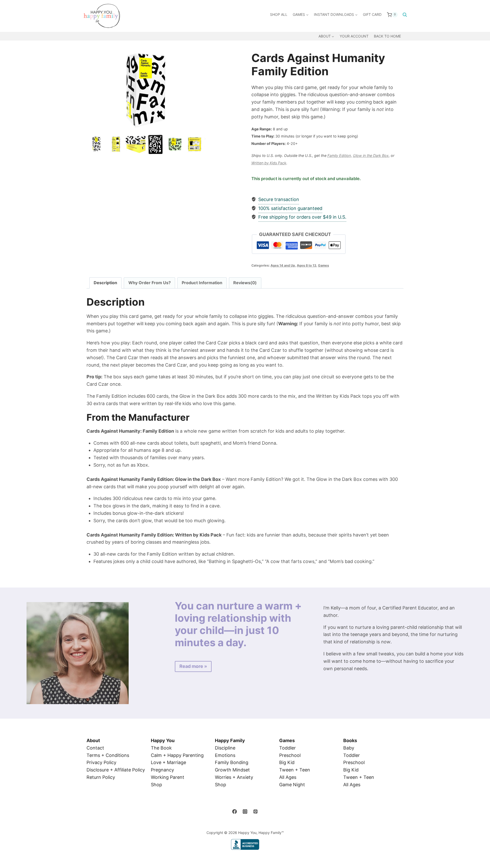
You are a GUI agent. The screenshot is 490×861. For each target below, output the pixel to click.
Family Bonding (231, 762)
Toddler (287, 748)
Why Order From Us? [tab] (149, 282)
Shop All (278, 14)
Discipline (225, 748)
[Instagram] (245, 811)
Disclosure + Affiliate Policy (116, 769)
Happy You (163, 740)
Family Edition (339, 155)
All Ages (287, 777)
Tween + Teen (294, 769)
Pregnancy (162, 769)
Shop (156, 784)
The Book (161, 748)
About (93, 740)
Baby (348, 748)
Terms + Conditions (108, 755)
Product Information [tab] (202, 282)
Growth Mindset (232, 769)
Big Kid (287, 762)
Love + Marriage (168, 762)
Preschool (290, 755)
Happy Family (230, 740)
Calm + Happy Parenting (177, 755)
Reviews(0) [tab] (245, 282)
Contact (95, 748)
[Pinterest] (255, 811)
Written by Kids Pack (268, 163)
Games (323, 265)
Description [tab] (105, 282)
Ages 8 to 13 (306, 265)
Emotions (225, 755)
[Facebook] (234, 811)
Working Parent (167, 777)
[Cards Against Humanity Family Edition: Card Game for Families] (146, 90)
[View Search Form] (403, 15)
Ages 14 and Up (283, 265)
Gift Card (372, 14)
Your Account (354, 36)
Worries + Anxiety (234, 777)
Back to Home (387, 36)
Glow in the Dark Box (371, 155)
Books (350, 740)
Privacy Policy (101, 762)
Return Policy (101, 777)
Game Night (292, 784)
